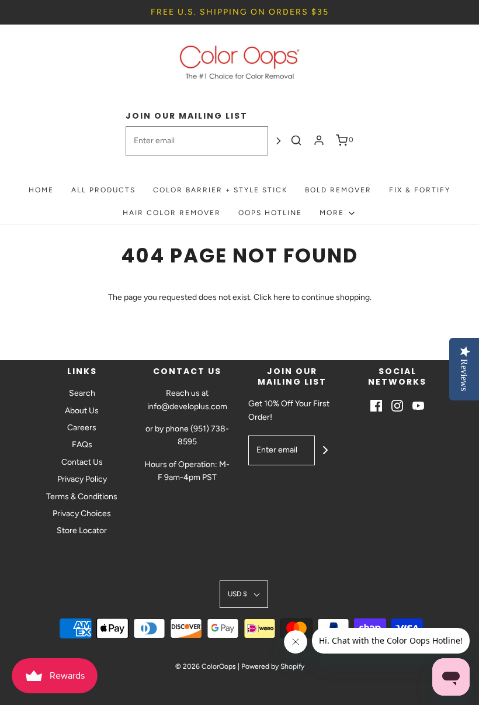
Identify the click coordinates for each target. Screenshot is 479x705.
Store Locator (82, 530)
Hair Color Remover (172, 213)
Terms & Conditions (81, 497)
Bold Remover (338, 190)
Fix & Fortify (419, 190)
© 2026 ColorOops (205, 666)
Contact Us (82, 462)
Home (41, 190)
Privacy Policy (82, 479)
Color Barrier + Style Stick (220, 190)
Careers (81, 428)
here (281, 297)
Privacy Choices (82, 514)
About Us (82, 411)
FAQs (82, 445)
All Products (103, 190)
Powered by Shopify (272, 666)
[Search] (296, 140)
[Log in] (319, 140)
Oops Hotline (270, 213)
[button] (244, 594)
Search (82, 393)
